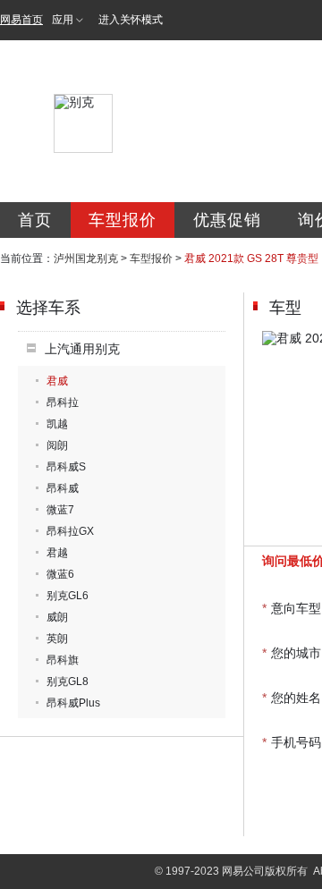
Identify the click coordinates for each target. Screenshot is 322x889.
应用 (62, 19)
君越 (57, 552)
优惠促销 (227, 220)
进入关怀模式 (130, 19)
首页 (35, 220)
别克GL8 (68, 681)
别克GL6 (68, 595)
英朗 (57, 638)
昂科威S (66, 467)
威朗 (57, 617)
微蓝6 (60, 574)
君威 (57, 381)
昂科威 (63, 488)
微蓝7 (60, 510)
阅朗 (57, 445)
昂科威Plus (73, 703)
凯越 (57, 424)
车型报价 (123, 220)
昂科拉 (63, 402)
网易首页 (21, 19)
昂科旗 (63, 660)
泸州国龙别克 (86, 258)
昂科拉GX (70, 531)
